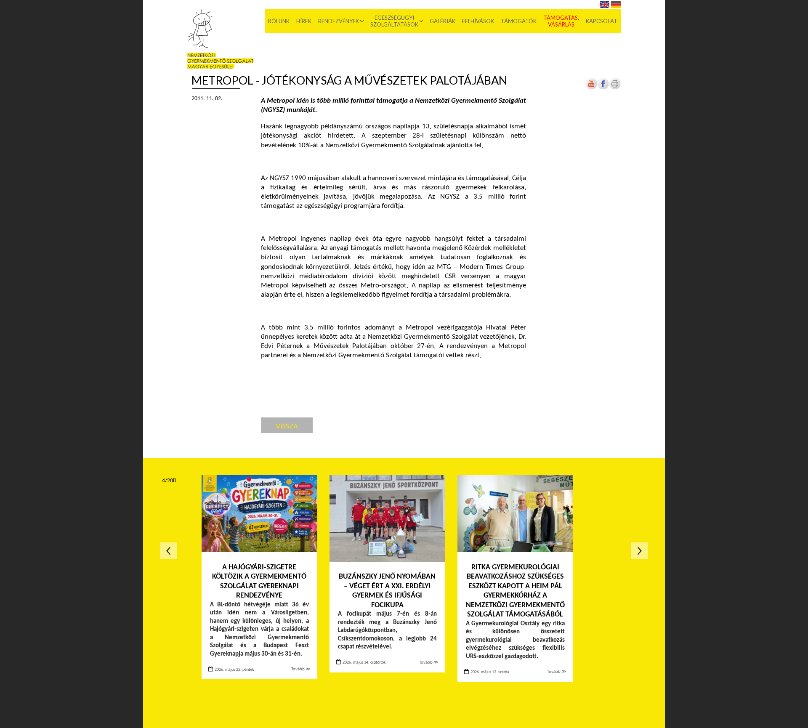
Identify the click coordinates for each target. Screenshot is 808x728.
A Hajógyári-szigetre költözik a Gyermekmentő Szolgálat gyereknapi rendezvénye (259, 581)
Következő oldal (639, 550)
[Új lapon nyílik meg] (603, 88)
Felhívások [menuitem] (478, 21)
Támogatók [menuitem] (519, 21)
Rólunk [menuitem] (279, 21)
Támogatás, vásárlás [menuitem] (561, 21)
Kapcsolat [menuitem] (601, 21)
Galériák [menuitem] (442, 21)
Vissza (287, 426)
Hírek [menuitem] (303, 21)
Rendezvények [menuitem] (338, 21)
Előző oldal (168, 550)
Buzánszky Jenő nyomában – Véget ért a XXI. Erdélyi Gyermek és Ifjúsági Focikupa (387, 591)
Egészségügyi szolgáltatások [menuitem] (394, 21)
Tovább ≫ (301, 669)
